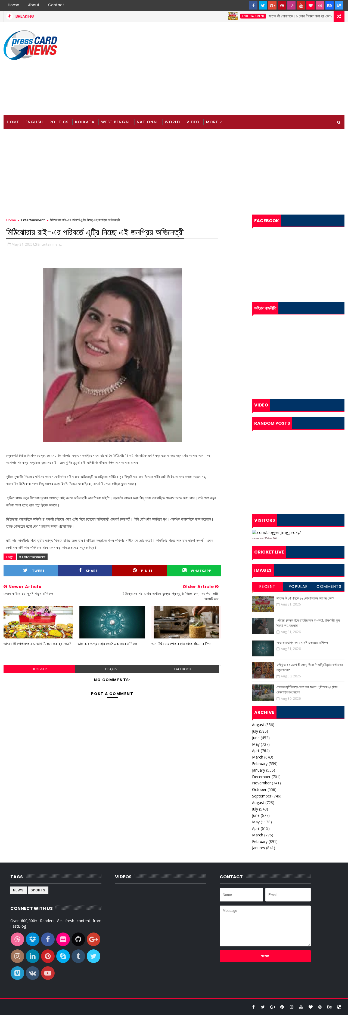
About (33, 5)
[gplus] (272, 5)
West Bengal (115, 122)
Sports (38, 890)
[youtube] (301, 5)
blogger (39, 669)
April (256, 750)
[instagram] (291, 5)
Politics (59, 122)
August (258, 724)
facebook (182, 669)
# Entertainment (32, 556)
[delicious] (339, 5)
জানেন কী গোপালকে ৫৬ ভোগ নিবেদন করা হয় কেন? (284, 16)
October (259, 789)
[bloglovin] (310, 5)
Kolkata (85, 122)
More (212, 122)
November (261, 782)
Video (193, 122)
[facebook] (253, 5)
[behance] (329, 5)
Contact (56, 5)
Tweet (38, 570)
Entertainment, (50, 244)
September (261, 796)
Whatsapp (201, 570)
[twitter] (263, 5)
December (261, 776)
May (256, 744)
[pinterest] (282, 5)
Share (92, 570)
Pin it (147, 570)
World (172, 122)
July (255, 731)
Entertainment (236, 16)
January (258, 770)
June (256, 737)
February (260, 763)
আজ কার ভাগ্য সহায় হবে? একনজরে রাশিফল (107, 644)
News (18, 890)
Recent (267, 586)
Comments (328, 586)
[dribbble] (320, 5)
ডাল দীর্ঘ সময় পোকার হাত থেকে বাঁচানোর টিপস (181, 644)
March (257, 757)
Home (13, 5)
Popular (298, 586)
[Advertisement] (245, 69)
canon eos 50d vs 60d (264, 538)
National (147, 122)
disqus (111, 669)
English (34, 122)
